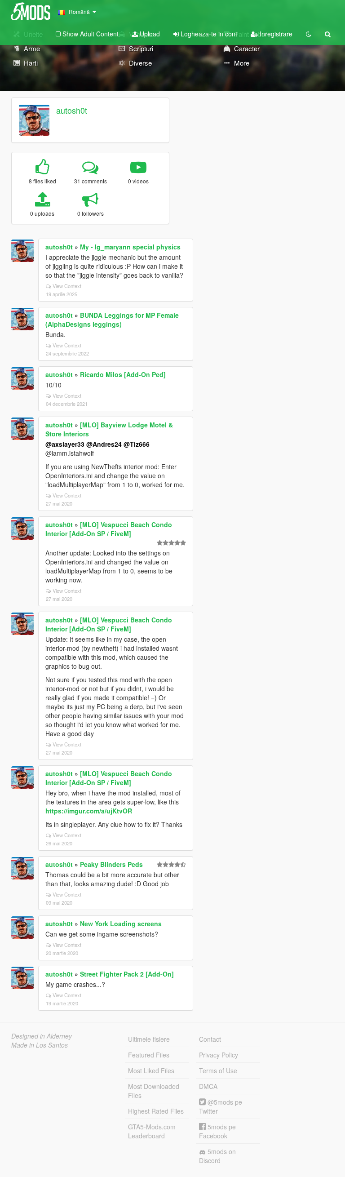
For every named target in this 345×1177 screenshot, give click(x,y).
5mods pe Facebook (217, 1131)
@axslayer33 (64, 444)
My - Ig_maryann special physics (130, 246)
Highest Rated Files (156, 1110)
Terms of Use (218, 1070)
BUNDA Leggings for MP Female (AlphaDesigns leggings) (112, 320)
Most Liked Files (151, 1070)
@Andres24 (104, 444)
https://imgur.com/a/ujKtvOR (88, 810)
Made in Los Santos (39, 1044)
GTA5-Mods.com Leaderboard (152, 1131)
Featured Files (148, 1054)
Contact (210, 1039)
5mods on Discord (217, 1156)
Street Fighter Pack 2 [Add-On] (127, 973)
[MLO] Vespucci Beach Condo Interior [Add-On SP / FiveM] (108, 529)
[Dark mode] (308, 33)
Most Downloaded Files (153, 1091)
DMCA (208, 1086)
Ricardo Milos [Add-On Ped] (123, 374)
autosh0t (71, 110)
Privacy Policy (218, 1054)
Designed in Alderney (41, 1035)
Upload (149, 33)
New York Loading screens (121, 923)
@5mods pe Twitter (220, 1106)
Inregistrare (275, 33)
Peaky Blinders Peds (111, 864)
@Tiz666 (137, 444)
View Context (67, 285)
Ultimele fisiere (149, 1039)
